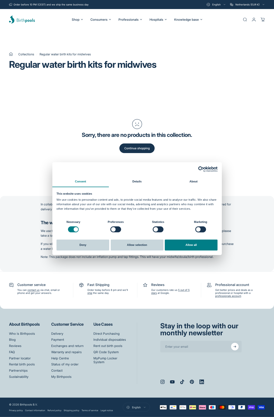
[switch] (115, 229)
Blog (12, 340)
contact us (33, 289)
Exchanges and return (67, 346)
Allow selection (137, 245)
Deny (82, 245)
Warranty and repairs (66, 352)
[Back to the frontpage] (11, 54)
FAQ (12, 352)
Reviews (15, 346)
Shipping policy (71, 410)
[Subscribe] (235, 346)
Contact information (35, 410)
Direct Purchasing (106, 333)
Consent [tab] (80, 181)
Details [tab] (137, 181)
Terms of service (90, 410)
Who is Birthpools (22, 333)
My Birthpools (61, 377)
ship (89, 292)
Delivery (57, 333)
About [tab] (193, 181)
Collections (26, 54)
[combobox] (216, 4)
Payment (57, 340)
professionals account (228, 295)
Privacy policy (16, 410)
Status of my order (65, 364)
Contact (57, 370)
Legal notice (107, 410)
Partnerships (18, 370)
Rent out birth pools (107, 346)
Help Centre (60, 358)
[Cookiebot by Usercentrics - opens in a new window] (201, 169)
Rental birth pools (22, 364)
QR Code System (106, 352)
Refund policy (54, 410)
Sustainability (18, 377)
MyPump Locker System (105, 360)
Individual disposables (109, 340)
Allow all (191, 245)
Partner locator (20, 358)
